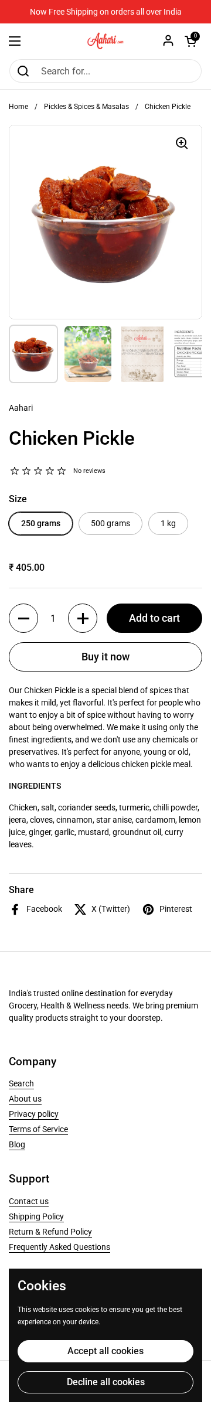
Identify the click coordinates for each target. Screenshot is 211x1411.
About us (25, 1098)
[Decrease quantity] (23, 618)
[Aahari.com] (105, 41)
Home (18, 107)
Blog (17, 1144)
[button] (190, 41)
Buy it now (105, 656)
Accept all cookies (105, 1351)
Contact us (29, 1201)
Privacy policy (34, 1114)
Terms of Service (38, 1129)
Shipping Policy (36, 1216)
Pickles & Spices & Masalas (86, 107)
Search (21, 1083)
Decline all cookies (106, 1382)
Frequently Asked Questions (59, 1247)
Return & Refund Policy (50, 1231)
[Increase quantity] (82, 618)
